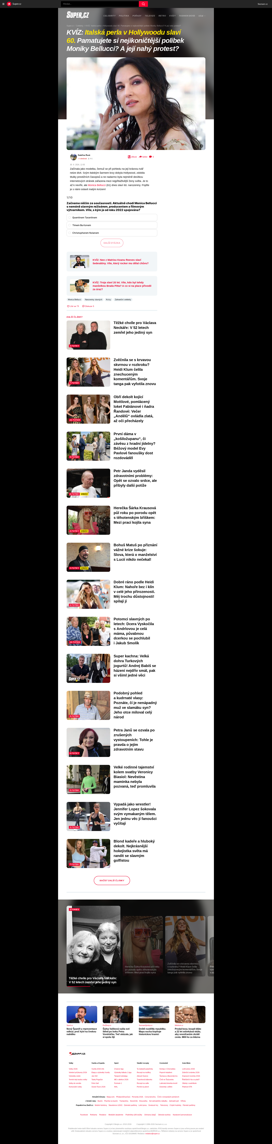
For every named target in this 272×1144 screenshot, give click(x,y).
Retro (162, 16)
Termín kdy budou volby (78, 1080)
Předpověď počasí (123, 1097)
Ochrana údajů (150, 1115)
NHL (116, 1087)
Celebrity (109, 16)
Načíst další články (112, 880)
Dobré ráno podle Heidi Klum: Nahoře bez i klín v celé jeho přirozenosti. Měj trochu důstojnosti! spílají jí (134, 591)
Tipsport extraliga (121, 1076)
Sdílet (144, 157)
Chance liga (119, 1069)
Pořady (136, 16)
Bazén (100, 1101)
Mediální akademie (116, 1115)
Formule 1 (118, 1083)
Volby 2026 (73, 1069)
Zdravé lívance (142, 1076)
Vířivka (183, 1101)
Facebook (84, 1115)
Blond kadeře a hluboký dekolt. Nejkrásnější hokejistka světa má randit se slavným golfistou (134, 851)
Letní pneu (143, 1105)
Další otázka (112, 242)
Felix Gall (95, 1083)
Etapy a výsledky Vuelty (101, 1072)
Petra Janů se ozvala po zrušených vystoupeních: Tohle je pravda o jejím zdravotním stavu (134, 739)
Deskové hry (153, 1105)
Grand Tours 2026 (98, 1087)
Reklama (93, 1115)
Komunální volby (75, 1087)
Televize (150, 16)
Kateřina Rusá (84, 155)
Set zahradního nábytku (158, 1101)
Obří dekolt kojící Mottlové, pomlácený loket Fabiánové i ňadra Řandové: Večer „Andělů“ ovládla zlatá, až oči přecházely (134, 409)
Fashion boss (187, 16)
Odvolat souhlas (164, 1115)
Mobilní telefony (101, 1105)
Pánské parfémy (189, 1105)
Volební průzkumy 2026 (78, 1072)
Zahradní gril (174, 1101)
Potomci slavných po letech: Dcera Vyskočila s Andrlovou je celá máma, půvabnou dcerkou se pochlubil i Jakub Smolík (134, 631)
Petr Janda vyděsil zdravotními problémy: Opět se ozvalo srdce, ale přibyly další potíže (135, 478)
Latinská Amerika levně (168, 1083)
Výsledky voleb (74, 1076)
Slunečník (134, 1101)
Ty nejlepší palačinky (145, 1069)
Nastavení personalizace (182, 1115)
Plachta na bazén (111, 1101)
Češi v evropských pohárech (168, 1097)
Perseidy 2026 (137, 1097)
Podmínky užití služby (134, 1115)
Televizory (164, 1105)
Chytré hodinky (175, 1105)
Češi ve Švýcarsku (167, 1080)
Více (200, 16)
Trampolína (123, 1101)
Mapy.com (110, 1097)
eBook (134, 157)
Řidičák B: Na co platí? (191, 1080)
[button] (136, 103)
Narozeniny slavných (93, 300)
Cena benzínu (150, 1097)
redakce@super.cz (152, 1134)
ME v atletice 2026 (121, 1080)
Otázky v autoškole (189, 1083)
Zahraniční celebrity (123, 300)
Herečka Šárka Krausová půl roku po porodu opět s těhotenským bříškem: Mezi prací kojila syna (135, 515)
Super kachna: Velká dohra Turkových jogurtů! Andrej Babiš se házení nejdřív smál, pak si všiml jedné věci (135, 665)
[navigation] (3, 4)
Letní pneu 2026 (188, 1069)
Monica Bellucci (97, 185)
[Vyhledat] (143, 4)
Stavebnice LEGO (115, 1105)
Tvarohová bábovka (144, 1080)
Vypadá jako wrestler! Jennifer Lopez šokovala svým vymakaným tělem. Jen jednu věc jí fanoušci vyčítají (135, 813)
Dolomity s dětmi (166, 1087)
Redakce (102, 1115)
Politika (124, 16)
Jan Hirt (94, 1076)
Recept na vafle (143, 1083)
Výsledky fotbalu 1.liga (122, 1072)
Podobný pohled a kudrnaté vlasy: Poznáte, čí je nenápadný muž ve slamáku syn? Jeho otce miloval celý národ (135, 705)
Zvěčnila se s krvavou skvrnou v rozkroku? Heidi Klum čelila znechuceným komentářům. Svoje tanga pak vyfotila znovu (135, 372)
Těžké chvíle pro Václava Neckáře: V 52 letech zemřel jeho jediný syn (135, 328)
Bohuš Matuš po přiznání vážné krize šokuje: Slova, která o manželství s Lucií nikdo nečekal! (135, 552)
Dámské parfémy (130, 1105)
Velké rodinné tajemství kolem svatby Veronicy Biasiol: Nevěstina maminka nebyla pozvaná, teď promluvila (135, 776)
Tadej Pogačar (97, 1080)
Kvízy (172, 16)
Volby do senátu (75, 1083)
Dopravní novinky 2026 (191, 1076)
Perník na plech (143, 1087)
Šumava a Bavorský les (169, 1076)
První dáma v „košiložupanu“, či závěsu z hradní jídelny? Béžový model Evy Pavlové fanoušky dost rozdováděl (134, 446)
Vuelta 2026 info (98, 1069)
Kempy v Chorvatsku (167, 1069)
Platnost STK (187, 1087)
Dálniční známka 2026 (190, 1072)
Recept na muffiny (144, 1072)
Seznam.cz (263, 4)
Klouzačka (143, 1101)
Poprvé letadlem (166, 1072)
